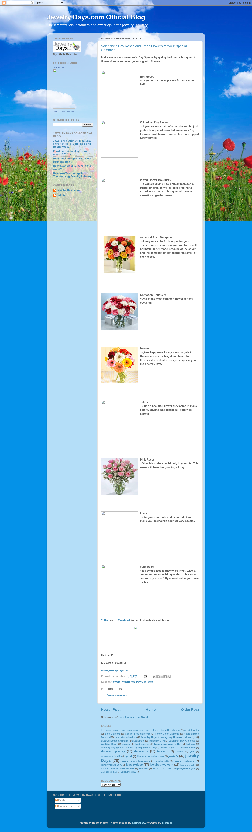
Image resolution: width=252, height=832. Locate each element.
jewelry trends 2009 (111, 765)
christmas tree (188, 747)
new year (143, 768)
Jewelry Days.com (68, 190)
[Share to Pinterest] (169, 676)
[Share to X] (162, 676)
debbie (61, 195)
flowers (116, 681)
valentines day (128, 772)
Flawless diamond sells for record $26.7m (70, 153)
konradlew (138, 822)
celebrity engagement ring (142, 747)
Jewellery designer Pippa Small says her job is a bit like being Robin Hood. (72, 143)
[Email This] (155, 676)
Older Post (190, 709)
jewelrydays (134, 764)
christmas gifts (168, 747)
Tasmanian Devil (157, 741)
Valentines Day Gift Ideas (138, 681)
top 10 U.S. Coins (162, 768)
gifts (119, 756)
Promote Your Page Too (63, 111)
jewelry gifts (162, 761)
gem (192, 751)
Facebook (124, 620)
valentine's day (109, 772)
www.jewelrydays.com (115, 670)
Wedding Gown (109, 744)
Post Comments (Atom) (133, 717)
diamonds (141, 751)
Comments (65, 806)
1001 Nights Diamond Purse (135, 730)
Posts (61, 800)
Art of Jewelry (191, 730)
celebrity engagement (112, 747)
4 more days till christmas (166, 730)
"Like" (105, 620)
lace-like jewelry (188, 765)
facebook (163, 751)
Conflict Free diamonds (138, 733)
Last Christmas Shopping (114, 740)
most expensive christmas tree (117, 768)
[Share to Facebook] (165, 676)
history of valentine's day (150, 756)
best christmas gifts (167, 744)
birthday (190, 744)
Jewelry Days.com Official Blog (96, 17)
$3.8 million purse (109, 730)
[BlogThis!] (158, 676)
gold (129, 756)
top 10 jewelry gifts (185, 768)
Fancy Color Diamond (167, 733)
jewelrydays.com (161, 764)
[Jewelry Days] (64, 107)
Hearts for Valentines (126, 737)
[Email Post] (145, 676)
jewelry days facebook (135, 761)
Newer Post (110, 709)
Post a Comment (116, 695)
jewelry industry (184, 761)
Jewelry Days (59, 67)
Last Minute (138, 740)
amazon (126, 744)
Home (151, 709)
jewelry (173, 756)
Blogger (167, 822)
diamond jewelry (113, 751)
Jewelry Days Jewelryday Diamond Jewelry (168, 737)
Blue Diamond (112, 733)
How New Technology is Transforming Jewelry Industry (72, 175)
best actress (142, 744)
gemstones (107, 756)
